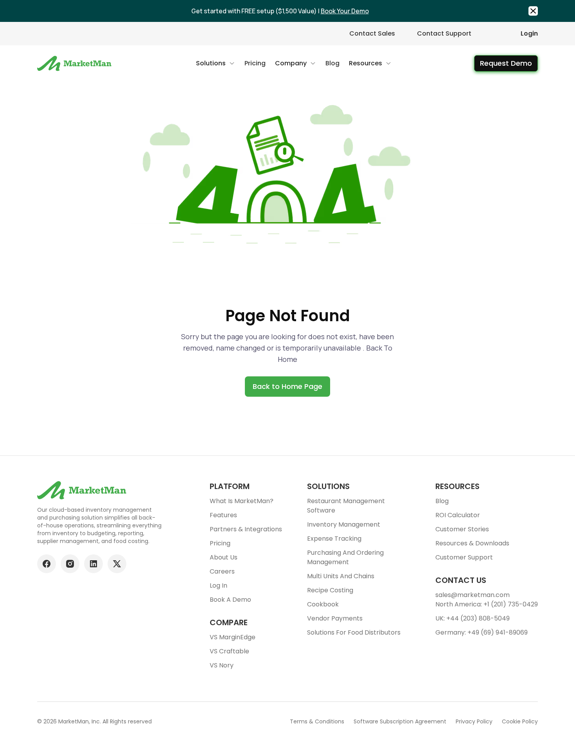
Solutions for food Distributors (354, 632)
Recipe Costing (330, 590)
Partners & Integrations (246, 529)
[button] (215, 63)
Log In (218, 585)
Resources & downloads (472, 543)
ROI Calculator (457, 515)
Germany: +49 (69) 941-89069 (481, 632)
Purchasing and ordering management (345, 557)
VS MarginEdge (232, 637)
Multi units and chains (340, 576)
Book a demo (230, 599)
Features (223, 515)
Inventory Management (343, 524)
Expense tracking (334, 538)
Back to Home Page (287, 386)
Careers (222, 571)
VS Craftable (229, 651)
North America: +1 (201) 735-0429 (486, 604)
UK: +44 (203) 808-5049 (472, 618)
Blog (442, 500)
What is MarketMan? (241, 500)
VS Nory (222, 665)
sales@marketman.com (472, 594)
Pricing (220, 543)
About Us (223, 557)
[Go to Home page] (75, 63)
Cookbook (323, 604)
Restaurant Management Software (346, 505)
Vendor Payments (335, 618)
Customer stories (462, 529)
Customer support (464, 557)
